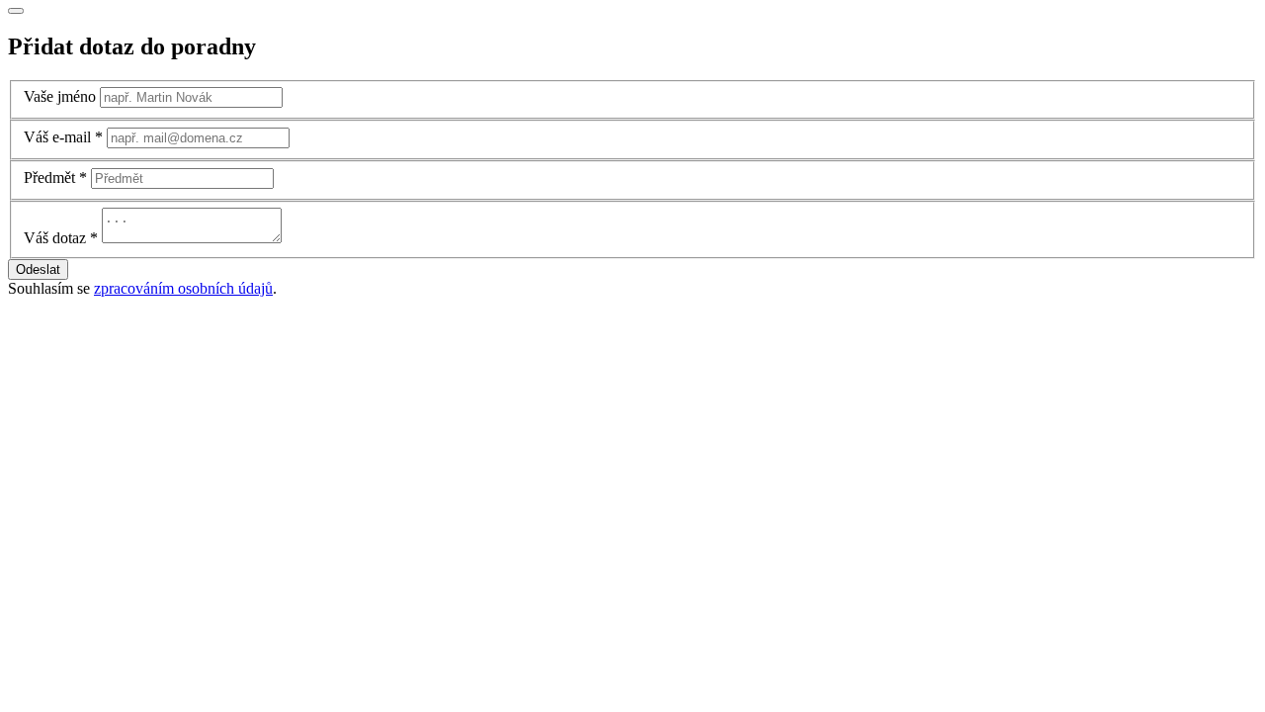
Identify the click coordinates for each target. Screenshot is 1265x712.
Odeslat (38, 269)
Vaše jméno (60, 96)
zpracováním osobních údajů (183, 288)
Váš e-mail (57, 137)
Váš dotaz (55, 237)
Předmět (49, 177)
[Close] (16, 11)
